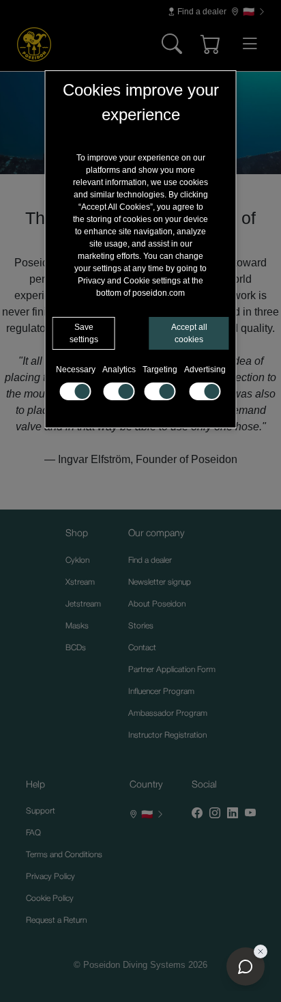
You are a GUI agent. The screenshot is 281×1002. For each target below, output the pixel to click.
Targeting (160, 369)
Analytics (119, 369)
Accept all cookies (189, 333)
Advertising (205, 369)
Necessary (75, 369)
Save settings (84, 333)
